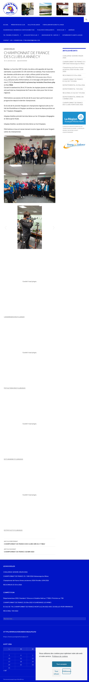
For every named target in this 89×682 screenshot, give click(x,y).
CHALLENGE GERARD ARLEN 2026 (15, 572)
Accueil (5, 24)
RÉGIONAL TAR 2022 (10, 611)
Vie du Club (60, 30)
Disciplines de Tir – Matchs (50, 35)
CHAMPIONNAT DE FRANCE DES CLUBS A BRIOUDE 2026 (73, 103)
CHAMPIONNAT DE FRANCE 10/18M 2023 (19, 550)
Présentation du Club (18, 24)
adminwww (23, 61)
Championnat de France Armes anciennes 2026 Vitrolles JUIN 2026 (73, 69)
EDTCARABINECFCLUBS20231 (13, 459)
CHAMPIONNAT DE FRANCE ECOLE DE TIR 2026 (73, 80)
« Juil (4, 670)
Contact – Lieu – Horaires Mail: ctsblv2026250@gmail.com (21, 40)
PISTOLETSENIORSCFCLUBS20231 (14, 388)
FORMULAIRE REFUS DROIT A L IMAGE (53, 24)
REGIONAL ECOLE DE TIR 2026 (74, 93)
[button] (5, 227)
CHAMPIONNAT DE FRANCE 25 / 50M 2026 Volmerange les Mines (74, 62)
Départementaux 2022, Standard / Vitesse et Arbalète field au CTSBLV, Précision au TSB (33, 598)
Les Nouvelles (9, 49)
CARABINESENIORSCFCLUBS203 (14, 317)
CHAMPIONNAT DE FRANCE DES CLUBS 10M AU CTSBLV (24, 542)
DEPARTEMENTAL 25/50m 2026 (74, 85)
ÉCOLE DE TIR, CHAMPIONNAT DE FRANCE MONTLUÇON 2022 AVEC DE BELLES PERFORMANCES (38, 607)
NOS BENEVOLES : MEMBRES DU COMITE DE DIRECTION (18, 30)
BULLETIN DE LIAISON (34, 24)
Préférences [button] (67, 671)
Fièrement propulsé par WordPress (13, 679)
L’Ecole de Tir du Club (30, 35)
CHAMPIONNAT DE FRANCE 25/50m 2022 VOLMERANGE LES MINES (27, 602)
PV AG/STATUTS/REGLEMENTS (45, 30)
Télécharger (29, 317)
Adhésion (71, 30)
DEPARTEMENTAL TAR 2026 (73, 89)
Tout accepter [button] (62, 664)
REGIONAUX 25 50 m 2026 (72, 75)
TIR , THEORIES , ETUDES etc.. (11, 35)
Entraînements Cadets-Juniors (72, 35)
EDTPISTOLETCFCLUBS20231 (13, 530)
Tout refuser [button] (56, 672)
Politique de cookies (60, 656)
